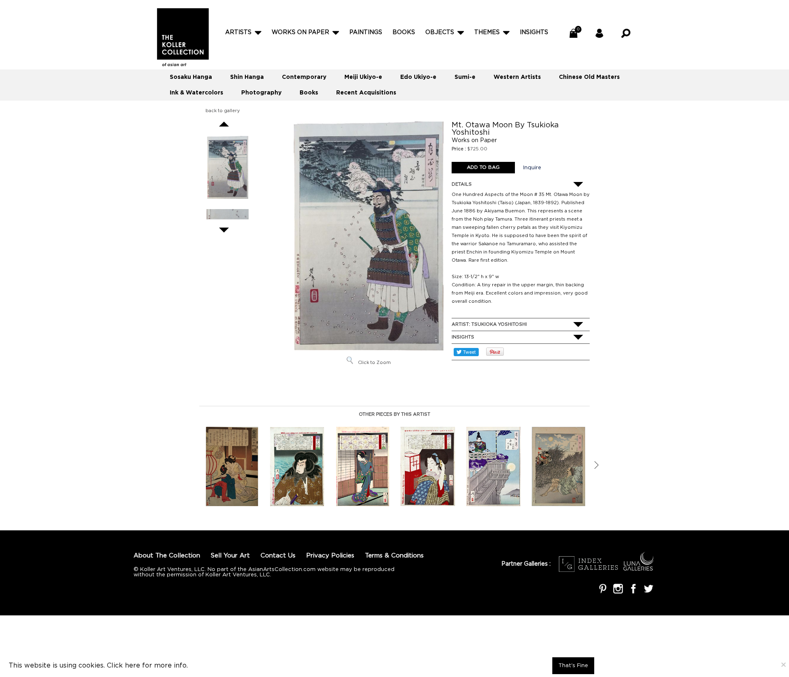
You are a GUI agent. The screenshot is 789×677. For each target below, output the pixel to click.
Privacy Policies (330, 555)
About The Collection (167, 555)
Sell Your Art (230, 555)
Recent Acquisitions (366, 92)
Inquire (532, 168)
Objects (439, 32)
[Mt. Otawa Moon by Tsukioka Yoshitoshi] (227, 167)
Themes (487, 32)
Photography (261, 92)
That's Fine (573, 665)
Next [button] (596, 465)
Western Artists (517, 77)
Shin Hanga (247, 77)
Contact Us (278, 555)
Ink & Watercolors (196, 92)
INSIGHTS (534, 32)
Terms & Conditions (394, 555)
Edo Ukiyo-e (418, 77)
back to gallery (222, 111)
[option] (232, 466)
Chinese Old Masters (589, 77)
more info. (171, 666)
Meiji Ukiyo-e (363, 77)
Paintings (365, 32)
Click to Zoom (374, 363)
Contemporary (304, 77)
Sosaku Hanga (191, 77)
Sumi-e (464, 77)
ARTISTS (238, 32)
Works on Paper (300, 32)
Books (403, 32)
